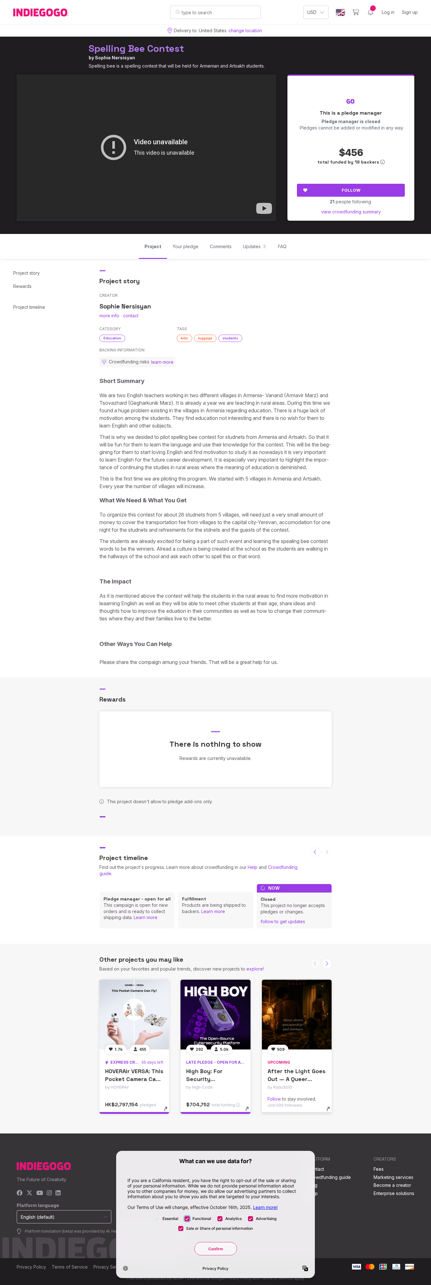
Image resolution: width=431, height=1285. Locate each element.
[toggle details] (169, 1112)
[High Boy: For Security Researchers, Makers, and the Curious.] (215, 1014)
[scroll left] (315, 852)
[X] (29, 1193)
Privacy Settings (110, 1267)
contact (131, 315)
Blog (312, 1185)
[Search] (178, 12)
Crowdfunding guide (329, 1177)
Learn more (145, 917)
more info (109, 315)
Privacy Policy (31, 1267)
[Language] (340, 12)
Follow (351, 190)
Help (252, 867)
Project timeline (29, 307)
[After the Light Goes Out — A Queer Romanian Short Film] (297, 1014)
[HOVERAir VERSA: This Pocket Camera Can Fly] (134, 1014)
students (230, 338)
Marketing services (393, 1177)
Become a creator (392, 1185)
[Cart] (356, 12)
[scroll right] (327, 963)
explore (254, 968)
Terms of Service (70, 1267)
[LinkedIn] (58, 1193)
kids (184, 338)
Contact (316, 1169)
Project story (26, 273)
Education (112, 338)
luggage (205, 338)
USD (311, 12)
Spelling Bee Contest (136, 48)
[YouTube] (39, 1193)
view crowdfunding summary (351, 211)
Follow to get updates (283, 921)
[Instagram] (49, 1193)
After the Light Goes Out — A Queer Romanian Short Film (297, 1079)
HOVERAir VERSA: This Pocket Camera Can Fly (134, 1079)
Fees (379, 1169)
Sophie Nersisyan (115, 57)
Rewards (22, 286)
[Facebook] (20, 1193)
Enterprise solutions (394, 1193)
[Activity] (370, 12)
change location (245, 30)
